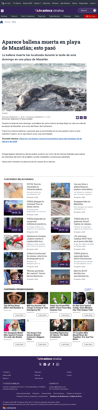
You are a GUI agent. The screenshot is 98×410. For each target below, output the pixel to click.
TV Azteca (17, 3)
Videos (74, 3)
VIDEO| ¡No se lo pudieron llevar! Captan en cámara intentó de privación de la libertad (84, 223)
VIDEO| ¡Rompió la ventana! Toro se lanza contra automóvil (35, 205)
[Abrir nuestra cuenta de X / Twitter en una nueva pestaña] (40, 364)
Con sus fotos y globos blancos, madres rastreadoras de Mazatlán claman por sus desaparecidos (83, 190)
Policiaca (67, 16)
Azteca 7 (37, 3)
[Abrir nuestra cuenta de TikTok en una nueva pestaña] (49, 364)
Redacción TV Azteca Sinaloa (21, 119)
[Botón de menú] (2, 10)
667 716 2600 (53, 389)
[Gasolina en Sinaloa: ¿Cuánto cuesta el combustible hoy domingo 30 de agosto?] (13, 242)
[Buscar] (94, 10)
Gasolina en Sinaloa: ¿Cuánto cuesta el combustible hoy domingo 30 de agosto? (36, 241)
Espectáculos (54, 16)
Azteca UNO (27, 3)
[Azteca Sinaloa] (49, 11)
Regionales (83, 3)
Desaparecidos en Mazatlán (82, 202)
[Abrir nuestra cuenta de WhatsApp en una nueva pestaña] (57, 364)
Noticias (55, 3)
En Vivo (92, 16)
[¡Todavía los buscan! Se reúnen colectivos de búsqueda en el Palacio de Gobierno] (13, 260)
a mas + (93, 3)
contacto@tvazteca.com (57, 387)
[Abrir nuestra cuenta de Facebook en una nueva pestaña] (53, 364)
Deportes (46, 3)
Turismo (14, 16)
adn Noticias (65, 3)
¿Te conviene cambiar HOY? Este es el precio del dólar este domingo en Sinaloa (83, 241)
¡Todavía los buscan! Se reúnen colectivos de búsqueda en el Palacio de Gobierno (37, 257)
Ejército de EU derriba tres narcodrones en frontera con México (83, 274)
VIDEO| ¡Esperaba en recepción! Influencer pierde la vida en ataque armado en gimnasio (36, 223)
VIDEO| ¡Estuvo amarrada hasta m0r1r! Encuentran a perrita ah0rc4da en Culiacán (83, 258)
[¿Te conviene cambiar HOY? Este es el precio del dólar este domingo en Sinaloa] (60, 242)
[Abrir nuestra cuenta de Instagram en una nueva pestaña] (44, 364)
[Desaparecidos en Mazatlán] (60, 207)
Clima (77, 16)
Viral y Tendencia (27, 16)
